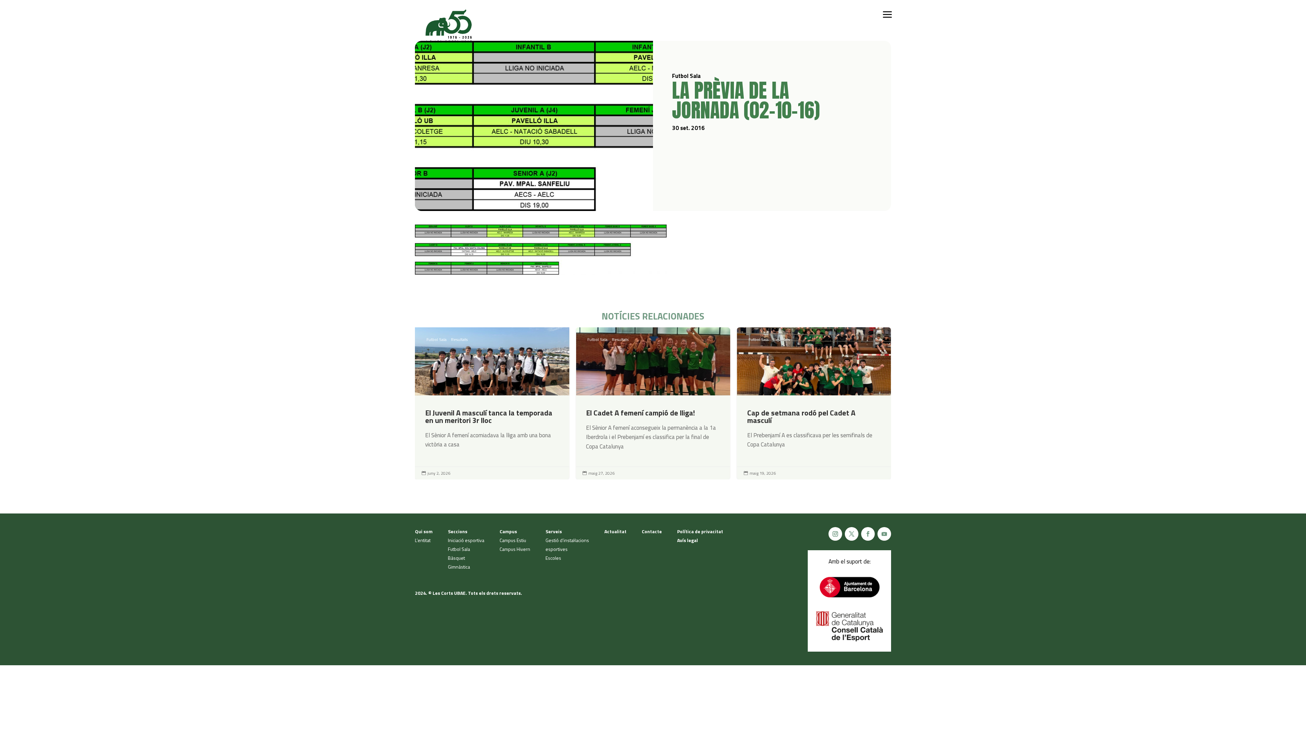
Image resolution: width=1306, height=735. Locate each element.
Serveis (554, 531)
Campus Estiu (513, 540)
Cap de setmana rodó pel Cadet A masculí (814, 403)
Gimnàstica (459, 566)
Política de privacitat (700, 531)
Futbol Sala (436, 339)
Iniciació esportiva (466, 540)
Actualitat (615, 531)
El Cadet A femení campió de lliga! (653, 403)
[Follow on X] (851, 534)
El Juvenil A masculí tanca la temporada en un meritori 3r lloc (492, 403)
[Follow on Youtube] (884, 534)
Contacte (652, 531)
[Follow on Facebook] (868, 534)
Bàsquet (456, 557)
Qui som (424, 531)
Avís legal (687, 540)
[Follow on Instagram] (835, 534)
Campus (508, 531)
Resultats (459, 339)
